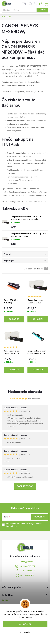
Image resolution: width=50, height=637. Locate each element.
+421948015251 (27, 575)
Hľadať (42, 10)
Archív (5, 600)
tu (16, 526)
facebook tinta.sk (27, 571)
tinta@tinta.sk (27, 561)
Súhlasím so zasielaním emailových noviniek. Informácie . (24, 525)
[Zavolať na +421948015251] (30, 3)
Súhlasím (27, 624)
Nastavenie (25, 632)
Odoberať (39, 517)
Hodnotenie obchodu (25, 391)
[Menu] (46, 3)
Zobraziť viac (25, 486)
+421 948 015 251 (27, 566)
